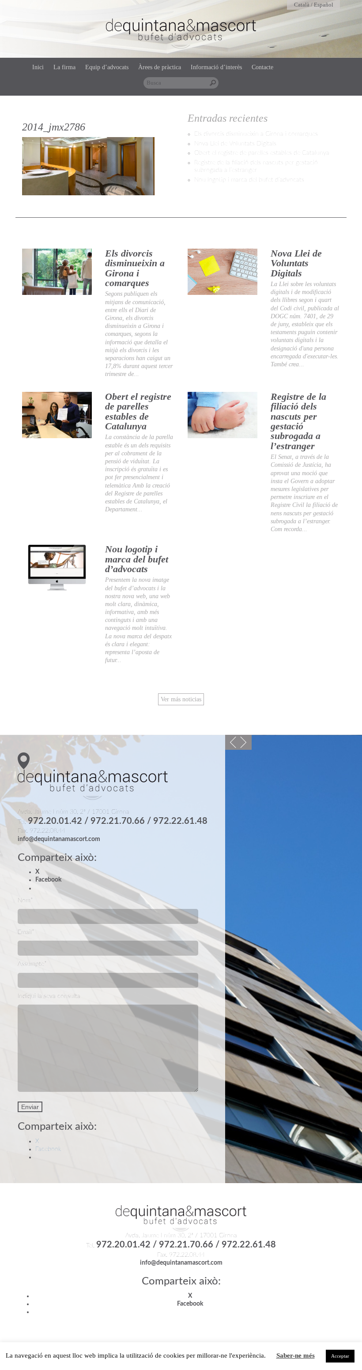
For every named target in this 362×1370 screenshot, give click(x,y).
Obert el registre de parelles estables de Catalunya (261, 153)
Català (301, 5)
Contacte (262, 67)
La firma (64, 67)
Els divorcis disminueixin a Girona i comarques (256, 134)
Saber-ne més (295, 1355)
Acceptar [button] (340, 1356)
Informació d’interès (216, 67)
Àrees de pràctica (159, 67)
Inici (38, 67)
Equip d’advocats (106, 67)
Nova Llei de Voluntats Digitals (235, 144)
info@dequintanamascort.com (59, 839)
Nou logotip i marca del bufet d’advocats (249, 180)
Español (323, 5)
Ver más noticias (181, 699)
